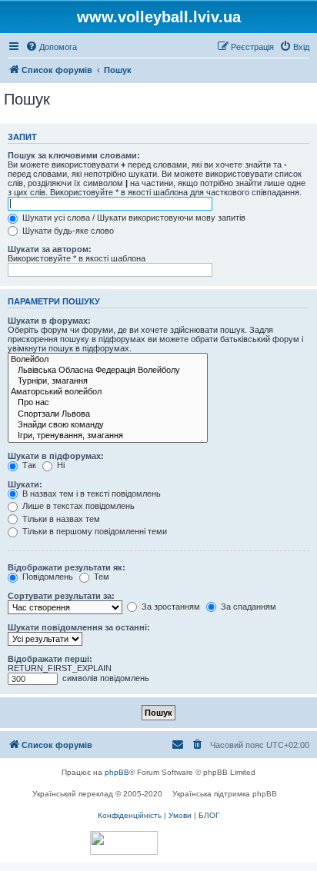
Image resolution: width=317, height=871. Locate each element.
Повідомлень (46, 576)
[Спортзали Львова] (107, 414)
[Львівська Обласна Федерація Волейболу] (107, 370)
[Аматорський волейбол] (107, 392)
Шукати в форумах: (49, 320)
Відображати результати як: (66, 567)
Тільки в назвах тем (60, 519)
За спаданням (247, 606)
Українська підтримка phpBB (224, 794)
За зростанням (169, 606)
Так (28, 465)
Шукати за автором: (50, 249)
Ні (60, 465)
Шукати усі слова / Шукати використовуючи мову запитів (132, 217)
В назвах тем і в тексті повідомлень (90, 493)
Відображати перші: (50, 658)
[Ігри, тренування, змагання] (107, 436)
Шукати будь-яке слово (67, 230)
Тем (100, 576)
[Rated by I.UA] (124, 843)
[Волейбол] (107, 359)
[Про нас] (107, 402)
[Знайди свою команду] (107, 425)
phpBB (117, 772)
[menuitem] (51, 47)
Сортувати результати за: (61, 595)
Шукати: (25, 484)
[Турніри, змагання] (107, 381)
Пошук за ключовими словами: (74, 155)
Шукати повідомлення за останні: (79, 627)
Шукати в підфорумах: (56, 455)
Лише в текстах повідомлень (77, 505)
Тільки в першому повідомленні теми (93, 531)
